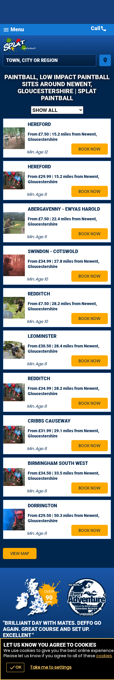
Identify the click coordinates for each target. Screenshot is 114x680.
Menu (13, 29)
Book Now (90, 149)
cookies (104, 656)
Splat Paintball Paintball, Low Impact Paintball (57, 44)
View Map (19, 553)
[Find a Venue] (49, 60)
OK (15, 667)
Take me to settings (51, 667)
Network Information (87, 597)
